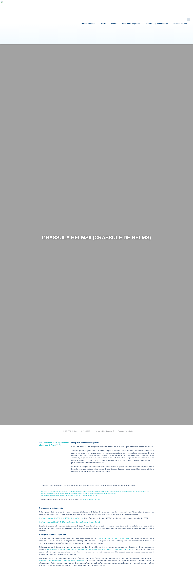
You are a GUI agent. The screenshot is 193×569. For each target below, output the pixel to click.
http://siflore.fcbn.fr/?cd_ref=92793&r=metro (113, 538)
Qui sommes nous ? (88, 23)
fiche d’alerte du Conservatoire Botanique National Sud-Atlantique (62, 561)
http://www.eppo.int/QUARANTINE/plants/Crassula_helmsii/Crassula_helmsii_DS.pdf (69, 522)
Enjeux (103, 23)
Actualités (148, 23)
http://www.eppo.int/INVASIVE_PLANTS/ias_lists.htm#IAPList (61, 518)
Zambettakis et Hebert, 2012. (92, 499)
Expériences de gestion (131, 23)
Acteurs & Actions (180, 23)
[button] (188, 19)
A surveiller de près (104, 431)
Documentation (162, 23)
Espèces (114, 23)
